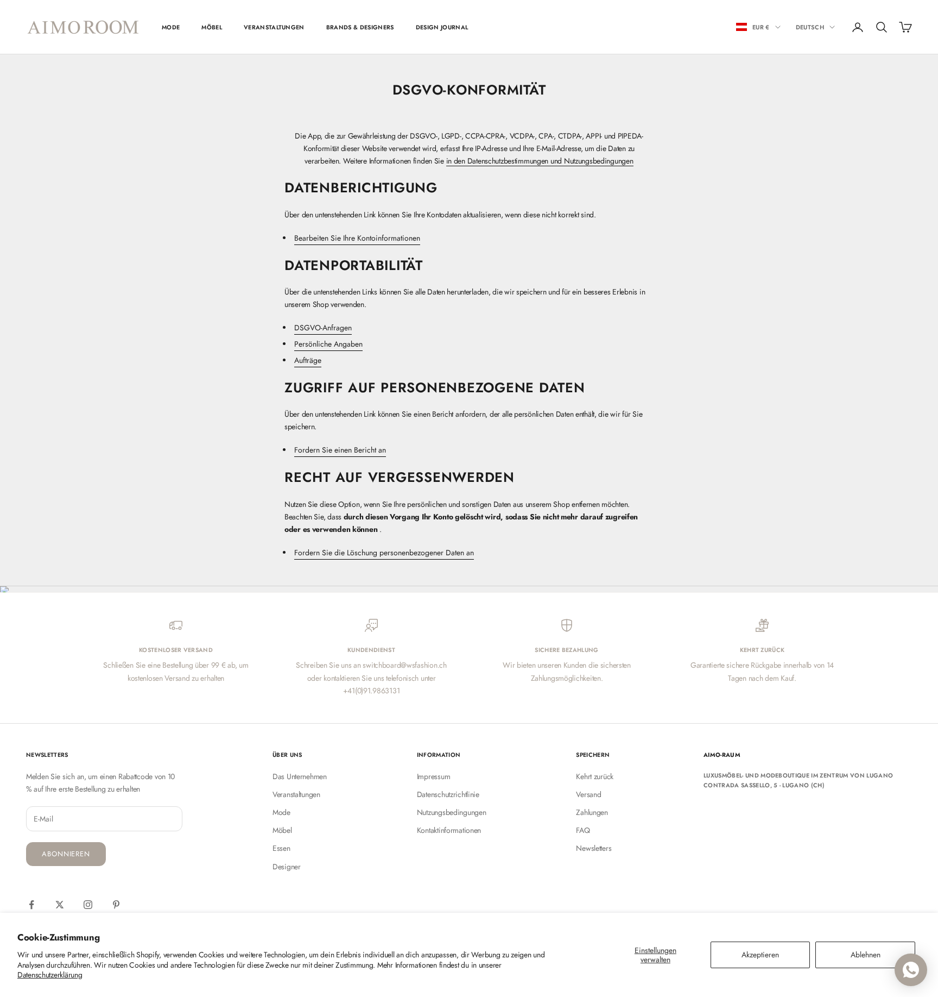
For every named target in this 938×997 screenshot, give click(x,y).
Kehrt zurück (594, 776)
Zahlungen (591, 812)
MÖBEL (211, 27)
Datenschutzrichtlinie (448, 794)
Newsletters (593, 848)
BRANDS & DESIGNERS (360, 27)
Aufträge (307, 360)
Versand (588, 794)
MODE (171, 27)
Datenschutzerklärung (49, 974)
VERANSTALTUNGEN (274, 27)
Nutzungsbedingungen (451, 812)
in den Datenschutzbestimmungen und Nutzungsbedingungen (539, 160)
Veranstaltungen (296, 794)
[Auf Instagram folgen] (88, 904)
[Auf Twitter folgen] (59, 904)
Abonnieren (66, 854)
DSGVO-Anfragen (323, 327)
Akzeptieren (760, 954)
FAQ (583, 830)
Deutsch (810, 27)
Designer (286, 866)
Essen (281, 848)
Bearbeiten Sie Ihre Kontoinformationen (357, 238)
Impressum (433, 776)
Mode (281, 812)
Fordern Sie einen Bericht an (340, 449)
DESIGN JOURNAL (442, 27)
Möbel (282, 830)
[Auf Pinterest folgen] (116, 904)
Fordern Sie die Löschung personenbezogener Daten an (384, 552)
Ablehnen (865, 954)
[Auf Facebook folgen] (31, 904)
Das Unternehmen (299, 776)
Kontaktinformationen (449, 830)
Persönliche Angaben (328, 343)
